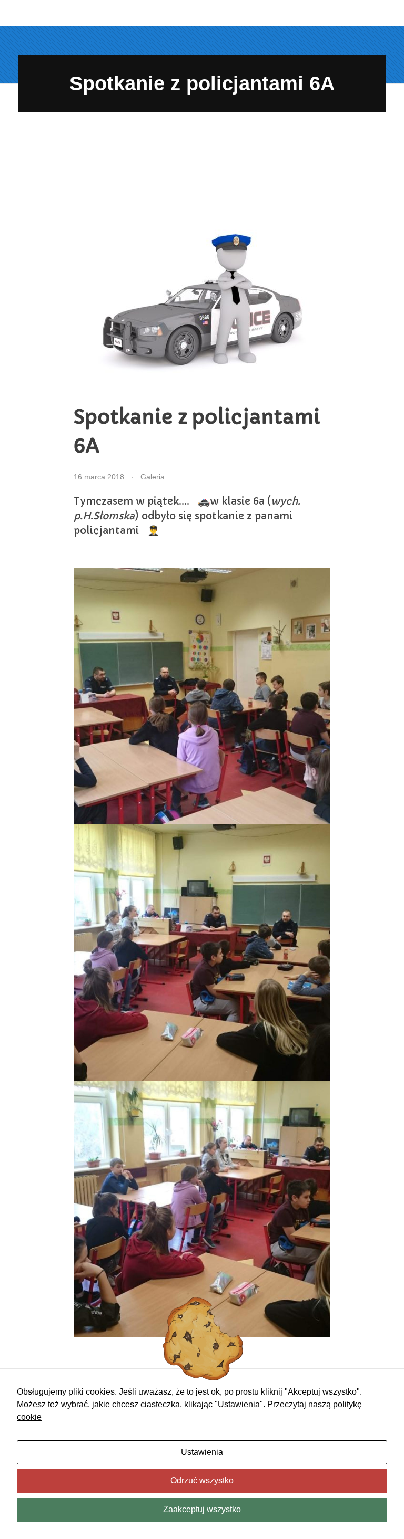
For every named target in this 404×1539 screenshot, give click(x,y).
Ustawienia (202, 1452)
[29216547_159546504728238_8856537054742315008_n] (202, 696)
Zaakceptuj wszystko (202, 1509)
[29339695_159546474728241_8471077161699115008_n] (202, 1209)
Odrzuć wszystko (202, 1480)
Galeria (152, 477)
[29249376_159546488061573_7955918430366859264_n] (202, 952)
